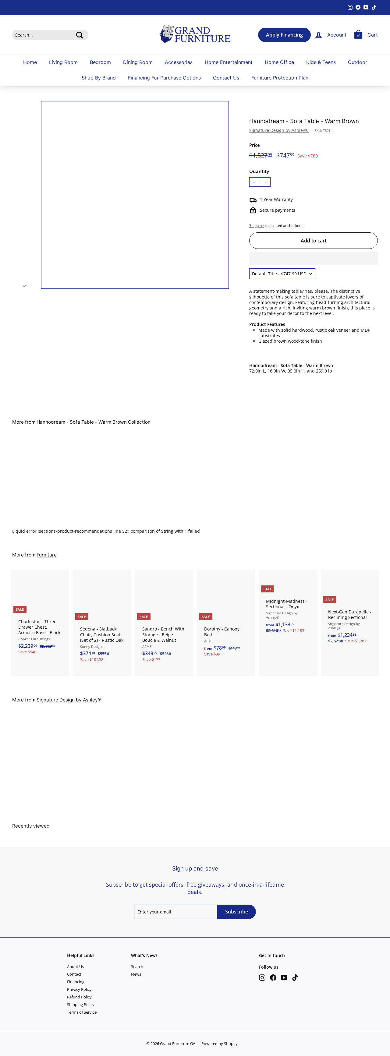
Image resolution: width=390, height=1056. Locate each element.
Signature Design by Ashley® (279, 130)
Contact (74, 974)
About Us (75, 966)
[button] (313, 258)
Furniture (47, 555)
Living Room (63, 62)
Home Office (279, 62)
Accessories (179, 62)
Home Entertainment (229, 62)
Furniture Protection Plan (279, 78)
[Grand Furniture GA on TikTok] (295, 977)
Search (137, 966)
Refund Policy (79, 997)
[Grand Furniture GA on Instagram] (262, 977)
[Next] (24, 284)
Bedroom (100, 62)
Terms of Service (82, 1012)
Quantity (259, 171)
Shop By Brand (99, 78)
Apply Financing (284, 35)
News (136, 974)
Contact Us (226, 78)
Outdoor (357, 62)
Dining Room (138, 62)
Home (30, 62)
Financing (75, 981)
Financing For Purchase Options (164, 78)
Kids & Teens (321, 62)
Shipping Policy (80, 1004)
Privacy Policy (79, 989)
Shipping (256, 225)
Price (254, 145)
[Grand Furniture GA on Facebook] (273, 977)
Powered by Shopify (219, 1043)
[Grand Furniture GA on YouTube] (284, 977)
